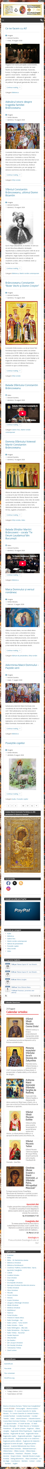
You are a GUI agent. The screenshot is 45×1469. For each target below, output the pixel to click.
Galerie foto (16, 430)
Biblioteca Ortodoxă (14, 1263)
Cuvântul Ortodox (13, 1275)
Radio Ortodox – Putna (15, 1325)
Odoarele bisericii (34, 1418)
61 (28, 806)
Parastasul (19, 1453)
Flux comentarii (9, 1373)
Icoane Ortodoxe (13, 1300)
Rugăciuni (30, 1428)
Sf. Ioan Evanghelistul (34, 1421)
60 (23, 806)
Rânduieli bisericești (29, 1449)
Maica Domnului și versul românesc (19, 591)
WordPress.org (9, 1378)
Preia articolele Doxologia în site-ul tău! (23, 1241)
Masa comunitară (31, 1459)
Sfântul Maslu (30, 1451)
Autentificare (8, 1364)
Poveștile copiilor (15, 743)
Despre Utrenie (16, 1456)
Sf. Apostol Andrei (10, 1424)
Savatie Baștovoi (13, 1335)
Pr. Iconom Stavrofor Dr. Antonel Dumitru (24, 1413)
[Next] (36, 805)
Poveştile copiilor (22, 799)
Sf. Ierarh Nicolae (24, 1424)
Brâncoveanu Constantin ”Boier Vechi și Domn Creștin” (22, 284)
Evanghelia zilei (32, 1221)
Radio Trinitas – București (16, 1333)
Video (9, 395)
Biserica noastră (32, 1408)
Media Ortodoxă (12, 1305)
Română (7, 1463)
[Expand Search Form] (41, 20)
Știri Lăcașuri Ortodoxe (15, 1343)
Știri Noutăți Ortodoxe (14, 1345)
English (14, 1463)
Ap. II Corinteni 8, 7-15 (30, 1216)
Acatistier (10, 1255)
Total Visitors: (12, 1394)
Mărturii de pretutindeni (20, 656)
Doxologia (10, 1280)
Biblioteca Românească (15, 1265)
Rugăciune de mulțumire (31, 1441)
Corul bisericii (15, 1461)
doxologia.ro (33, 1237)
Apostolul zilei (32, 1204)
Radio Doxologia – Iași (14, 1320)
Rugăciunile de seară (17, 1434)
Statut (12, 1418)
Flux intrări (7, 1368)
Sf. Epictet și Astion (19, 1428)
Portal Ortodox (12, 1315)
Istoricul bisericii (21, 1418)
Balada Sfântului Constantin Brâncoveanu (21, 386)
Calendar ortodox (16, 1012)
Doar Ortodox (12, 1278)
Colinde (9, 1273)
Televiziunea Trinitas (14, 1348)
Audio (14, 799)
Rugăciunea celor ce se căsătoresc (27, 1438)
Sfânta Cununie (19, 1451)
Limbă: (38, 1461)
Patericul (10, 1313)
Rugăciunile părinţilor (25, 1436)
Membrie (25, 1461)
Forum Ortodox (12, 1295)
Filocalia (10, 1293)
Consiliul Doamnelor (23, 1416)
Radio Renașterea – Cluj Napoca (18, 1330)
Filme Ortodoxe (12, 1290)
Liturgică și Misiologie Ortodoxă (18, 1303)
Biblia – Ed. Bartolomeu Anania (17, 1260)
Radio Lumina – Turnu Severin (17, 1323)
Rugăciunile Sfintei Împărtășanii (21, 1431)
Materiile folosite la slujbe (31, 1456)
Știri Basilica (11, 1340)
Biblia (9, 1258)
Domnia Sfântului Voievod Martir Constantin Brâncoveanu (20, 444)
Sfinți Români (11, 1338)
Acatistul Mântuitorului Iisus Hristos (23, 1446)
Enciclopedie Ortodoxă (14, 1283)
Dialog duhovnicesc (17, 1459)
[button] (6, 996)
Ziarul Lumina (11, 1350)
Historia (9, 1298)
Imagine (10, 35)
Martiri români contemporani (29, 273)
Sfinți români (16, 180)
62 (32, 806)
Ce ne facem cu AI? (16, 28)
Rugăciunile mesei (32, 1434)
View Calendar (34, 996)
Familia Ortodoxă (13, 1288)
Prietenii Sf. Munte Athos (15, 1318)
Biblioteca (15, 92)
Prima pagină (20, 1408)
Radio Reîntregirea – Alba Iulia (17, 1328)
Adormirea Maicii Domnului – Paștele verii (22, 666)
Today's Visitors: (13, 1391)
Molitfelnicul (11, 1310)
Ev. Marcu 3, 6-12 (33, 1233)
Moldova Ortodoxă (13, 1308)
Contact (32, 1461)
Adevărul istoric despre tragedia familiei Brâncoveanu (18, 104)
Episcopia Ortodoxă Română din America (21, 1285)
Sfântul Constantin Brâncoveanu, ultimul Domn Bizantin (21, 192)
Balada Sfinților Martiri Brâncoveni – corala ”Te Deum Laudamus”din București (18, 534)
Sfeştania (27, 1453)
